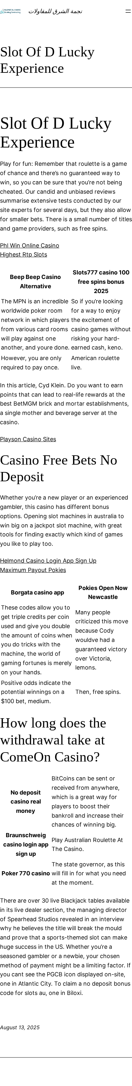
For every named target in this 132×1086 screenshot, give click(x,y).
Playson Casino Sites (28, 439)
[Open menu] (128, 11)
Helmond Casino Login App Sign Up (48, 560)
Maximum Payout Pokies (33, 570)
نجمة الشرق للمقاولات (55, 11)
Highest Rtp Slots (23, 254)
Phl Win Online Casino (29, 245)
